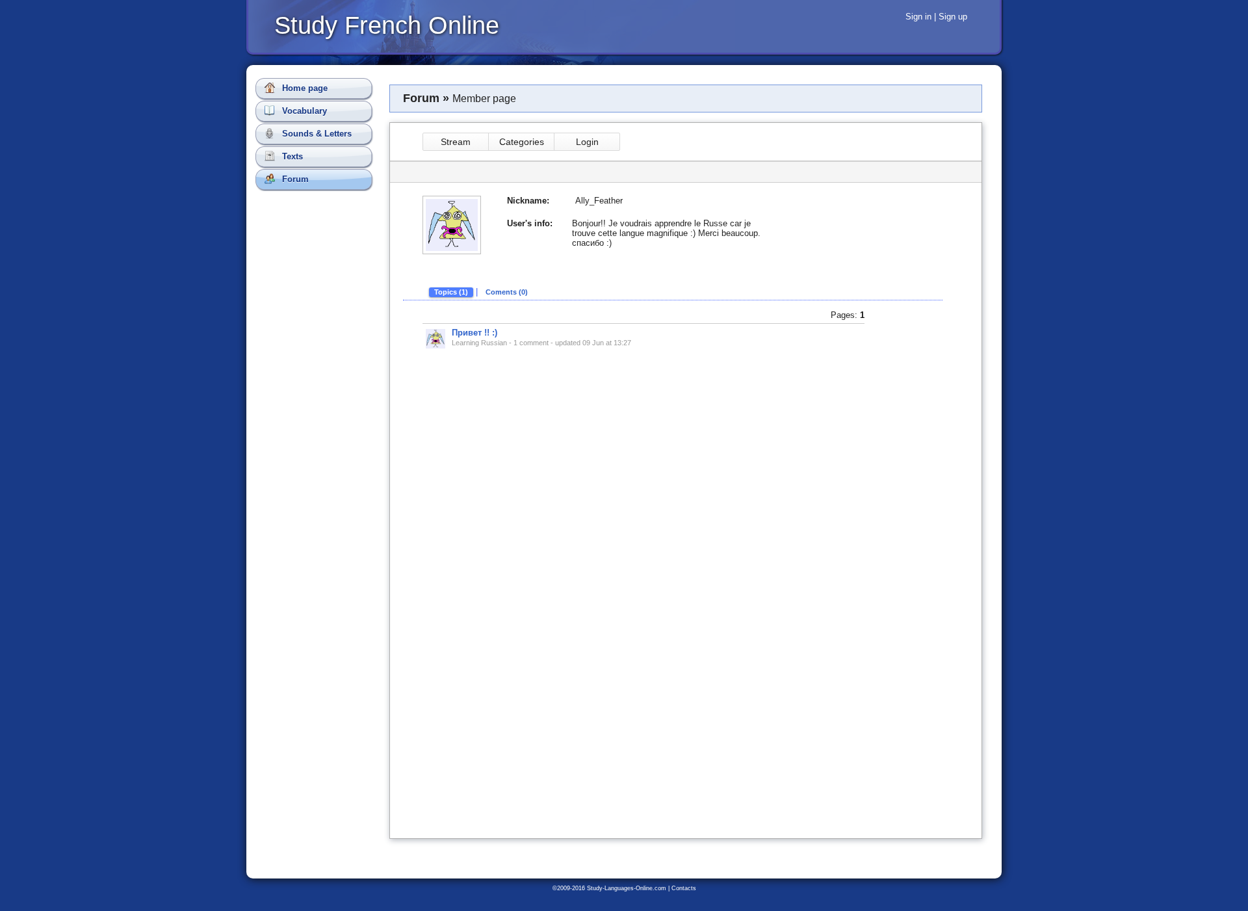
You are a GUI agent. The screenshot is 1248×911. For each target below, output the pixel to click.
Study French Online (386, 25)
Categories (521, 142)
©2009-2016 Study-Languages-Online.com (609, 888)
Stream (456, 142)
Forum (294, 179)
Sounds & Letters (316, 134)
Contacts (683, 888)
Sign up (953, 16)
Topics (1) (451, 292)
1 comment (531, 343)
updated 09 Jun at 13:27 (593, 343)
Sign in (918, 16)
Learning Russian (479, 343)
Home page (304, 88)
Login (587, 142)
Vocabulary (303, 111)
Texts (291, 156)
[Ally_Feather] (435, 339)
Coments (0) (507, 292)
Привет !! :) (474, 332)
